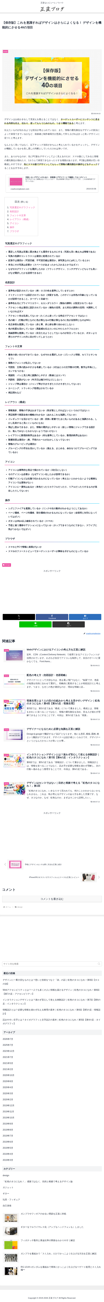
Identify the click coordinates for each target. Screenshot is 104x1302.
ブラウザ (14, 231)
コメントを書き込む (52, 898)
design (7, 565)
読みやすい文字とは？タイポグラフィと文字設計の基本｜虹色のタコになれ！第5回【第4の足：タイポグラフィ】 (51, 1022)
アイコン (14, 223)
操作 (12, 227)
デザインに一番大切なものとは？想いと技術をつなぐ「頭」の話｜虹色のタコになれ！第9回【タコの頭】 (51, 982)
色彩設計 (14, 211)
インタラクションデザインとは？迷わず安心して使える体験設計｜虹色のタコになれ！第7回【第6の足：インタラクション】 (51, 1002)
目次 (17, 201)
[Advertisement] (52, 40)
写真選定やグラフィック (22, 207)
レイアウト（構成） (20, 219)
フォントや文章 (18, 215)
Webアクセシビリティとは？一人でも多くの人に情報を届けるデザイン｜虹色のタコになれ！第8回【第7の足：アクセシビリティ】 (51, 992)
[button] (68, 624)
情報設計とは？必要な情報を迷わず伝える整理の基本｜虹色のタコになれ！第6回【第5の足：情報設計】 (51, 1012)
